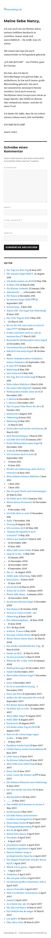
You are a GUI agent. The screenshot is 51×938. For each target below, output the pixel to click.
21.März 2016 (13, 284)
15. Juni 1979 (13, 366)
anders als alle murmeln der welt (24, 697)
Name (7, 207)
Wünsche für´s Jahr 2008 (20, 660)
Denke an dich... (15, 653)
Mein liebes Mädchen (18, 384)
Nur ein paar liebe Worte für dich (24, 406)
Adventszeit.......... (15, 292)
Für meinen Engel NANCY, (20, 273)
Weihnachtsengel (16, 668)
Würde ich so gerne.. (17, 867)
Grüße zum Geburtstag (18, 576)
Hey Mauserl (13, 609)
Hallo (9, 520)
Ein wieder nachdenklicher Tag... (24, 646)
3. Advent (11, 399)
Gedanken (12, 874)
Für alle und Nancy (16, 907)
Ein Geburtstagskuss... (18, 620)
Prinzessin (12, 723)
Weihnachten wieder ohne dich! (23, 391)
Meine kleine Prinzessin (20, 502)
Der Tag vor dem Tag (18, 270)
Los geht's (12, 918)
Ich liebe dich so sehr (18, 513)
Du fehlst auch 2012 (17, 498)
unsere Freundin (15, 889)
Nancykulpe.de (10, 933)
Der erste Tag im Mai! (18, 318)
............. (9, 800)
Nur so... (11, 572)
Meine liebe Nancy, (16, 834)
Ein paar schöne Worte (18, 635)
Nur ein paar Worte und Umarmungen (26, 491)
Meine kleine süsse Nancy (20, 638)
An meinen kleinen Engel (20, 601)
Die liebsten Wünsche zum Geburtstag (27, 782)
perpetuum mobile (16, 845)
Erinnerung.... (14, 307)
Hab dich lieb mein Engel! (20, 351)
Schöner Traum (15, 631)
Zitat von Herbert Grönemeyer (22, 893)
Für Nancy (12, 296)
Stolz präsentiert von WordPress (33, 933)
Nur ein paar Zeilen (17, 878)
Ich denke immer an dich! (20, 281)
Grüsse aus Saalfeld (17, 539)
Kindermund (13, 811)
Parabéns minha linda (18, 745)
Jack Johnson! (14, 373)
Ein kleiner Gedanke (17, 288)
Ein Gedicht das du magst (20, 911)
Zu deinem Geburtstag (18, 760)
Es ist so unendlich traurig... (21, 686)
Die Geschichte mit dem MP (21, 789)
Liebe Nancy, (13, 756)
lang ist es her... (15, 554)
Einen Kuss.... (13, 579)
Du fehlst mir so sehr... (18, 708)
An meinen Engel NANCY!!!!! (21, 299)
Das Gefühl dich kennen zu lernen (24, 804)
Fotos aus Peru (14, 694)
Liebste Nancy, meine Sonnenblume (25, 749)
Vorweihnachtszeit (17, 347)
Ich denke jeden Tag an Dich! (22, 727)
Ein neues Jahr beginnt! (19, 388)
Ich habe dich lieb (16, 439)
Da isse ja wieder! (16, 657)
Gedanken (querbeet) (17, 848)
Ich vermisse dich (16, 528)
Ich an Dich (13, 587)
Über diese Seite (15, 922)
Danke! (10, 671)
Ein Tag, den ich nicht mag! (21, 377)
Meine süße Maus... (16, 594)
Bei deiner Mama (15, 705)
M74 (9, 627)
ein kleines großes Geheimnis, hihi (25, 881)
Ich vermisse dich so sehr (20, 454)
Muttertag (12, 369)
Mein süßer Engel (16, 716)
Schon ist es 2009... (16, 590)
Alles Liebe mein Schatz (19, 550)
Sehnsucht (12, 413)
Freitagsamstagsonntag (19, 826)
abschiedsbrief (14, 797)
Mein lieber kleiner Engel (20, 675)
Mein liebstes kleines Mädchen (23, 476)
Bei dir (10, 830)
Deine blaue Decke (16, 823)
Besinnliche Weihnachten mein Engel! (27, 340)
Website (8, 233)
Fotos (9, 682)
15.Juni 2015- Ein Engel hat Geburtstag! (26, 310)
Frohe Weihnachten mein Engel (23, 443)
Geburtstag (12, 417)
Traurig (11, 450)
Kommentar (10, 167)
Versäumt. (12, 837)
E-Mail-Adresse (13, 220)
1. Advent (11, 402)
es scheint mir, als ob (18, 904)
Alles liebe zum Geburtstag (21, 764)
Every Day (12, 771)
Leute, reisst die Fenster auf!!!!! (22, 775)
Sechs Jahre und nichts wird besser (25, 428)
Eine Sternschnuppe (17, 436)
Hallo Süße (12, 719)
